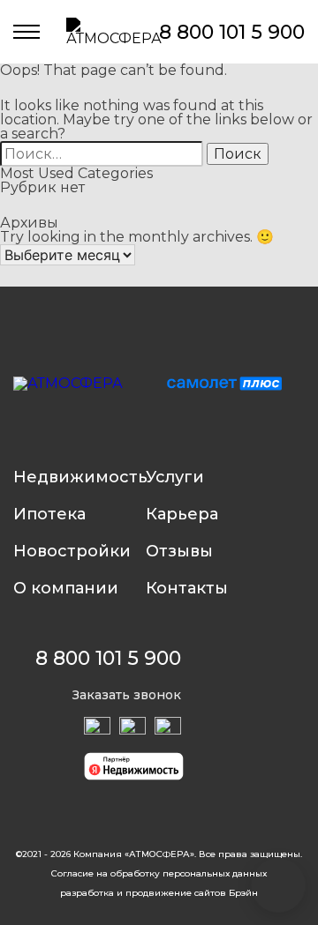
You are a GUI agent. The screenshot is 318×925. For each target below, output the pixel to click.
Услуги (175, 477)
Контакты (187, 588)
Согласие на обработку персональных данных (159, 874)
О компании (65, 588)
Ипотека (49, 514)
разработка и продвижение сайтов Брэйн (159, 893)
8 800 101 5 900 (232, 32)
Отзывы (179, 551)
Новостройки (72, 551)
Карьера (182, 514)
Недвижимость (79, 477)
